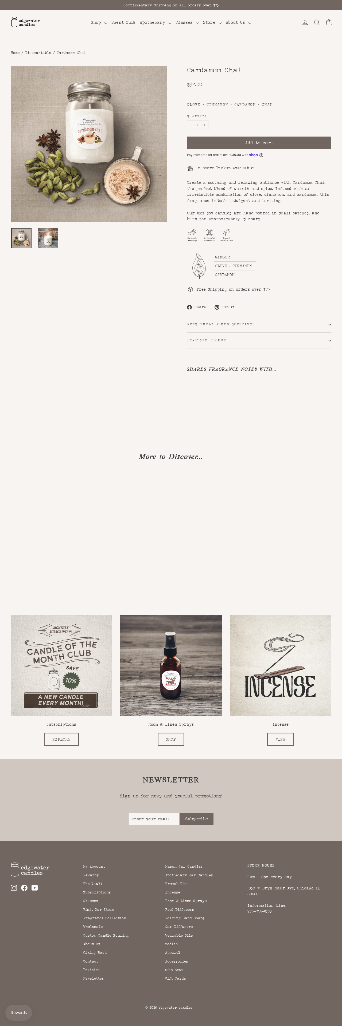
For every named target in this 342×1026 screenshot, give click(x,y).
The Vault (92, 883)
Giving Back (95, 952)
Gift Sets (174, 970)
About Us (236, 22)
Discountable (38, 52)
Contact (90, 961)
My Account (94, 866)
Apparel (172, 952)
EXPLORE (61, 739)
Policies (91, 970)
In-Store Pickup (206, 340)
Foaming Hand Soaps (185, 918)
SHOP (171, 739)
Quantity (197, 116)
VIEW (280, 739)
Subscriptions (97, 892)
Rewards (91, 875)
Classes (185, 22)
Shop (97, 22)
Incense (172, 892)
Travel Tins (177, 883)
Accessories (176, 961)
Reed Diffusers (179, 909)
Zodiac (171, 944)
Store (210, 22)
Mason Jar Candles (184, 866)
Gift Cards (175, 978)
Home (15, 52)
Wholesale (93, 926)
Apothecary (153, 22)
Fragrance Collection (104, 918)
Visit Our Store (98, 909)
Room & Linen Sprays (186, 901)
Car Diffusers (179, 926)
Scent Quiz (123, 22)
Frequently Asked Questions (221, 324)
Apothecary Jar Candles (189, 875)
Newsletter (93, 978)
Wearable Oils (179, 935)
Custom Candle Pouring (106, 935)
